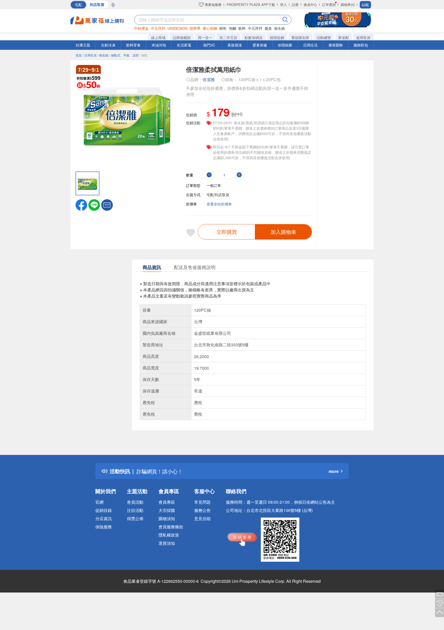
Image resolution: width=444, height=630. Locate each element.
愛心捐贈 (210, 28)
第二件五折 (228, 37)
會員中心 (310, 4)
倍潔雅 (208, 79)
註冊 (295, 4)
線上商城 (158, 37)
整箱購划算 (300, 37)
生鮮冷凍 (108, 44)
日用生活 (310, 44)
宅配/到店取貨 (218, 194)
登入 (283, 4)
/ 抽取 (143, 55)
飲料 (242, 28)
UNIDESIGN (177, 28)
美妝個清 (234, 44)
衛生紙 (279, 28)
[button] (107, 204)
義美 (268, 28)
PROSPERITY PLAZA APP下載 (251, 4)
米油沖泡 (159, 44)
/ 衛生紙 (103, 55)
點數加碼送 (254, 37)
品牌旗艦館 (182, 37)
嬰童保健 (260, 44)
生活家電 (184, 44)
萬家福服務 (212, 4)
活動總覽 (324, 37)
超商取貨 (363, 37)
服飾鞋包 (361, 44)
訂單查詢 (329, 4)
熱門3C (209, 44)
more (334, 471)
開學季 (195, 28)
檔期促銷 (277, 37)
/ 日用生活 (90, 55)
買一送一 (205, 37)
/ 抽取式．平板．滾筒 (124, 55)
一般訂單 (214, 185)
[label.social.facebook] (81, 204)
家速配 (343, 37)
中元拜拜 (158, 28)
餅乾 (223, 28)
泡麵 (232, 28)
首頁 (79, 55)
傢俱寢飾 (335, 44)
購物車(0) (348, 4)
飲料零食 (133, 44)
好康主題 (83, 44)
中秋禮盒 (141, 28)
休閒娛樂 (285, 44)
